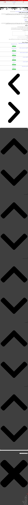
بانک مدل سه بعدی (23, 11)
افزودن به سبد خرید (26, 17)
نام (27, 36)
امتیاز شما (27, 30)
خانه (26, 495)
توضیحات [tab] (26, 19)
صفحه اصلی (26, 11)
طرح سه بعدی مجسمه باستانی (14, 48)
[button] (14, 84)
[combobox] (23, 453)
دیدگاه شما (26, 35)
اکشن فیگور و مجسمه (17, 11)
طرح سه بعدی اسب (14, 57)
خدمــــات (26, 498)
